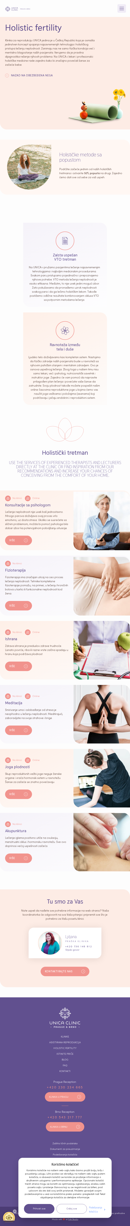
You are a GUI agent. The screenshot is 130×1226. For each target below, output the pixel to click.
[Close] (15, 1211)
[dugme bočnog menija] (121, 8)
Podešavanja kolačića (95, 1209)
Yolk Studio (73, 1219)
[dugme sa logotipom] (17, 9)
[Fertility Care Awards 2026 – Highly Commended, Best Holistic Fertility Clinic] (9, 1217)
